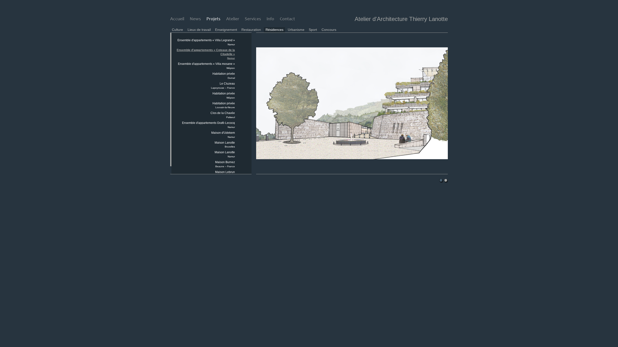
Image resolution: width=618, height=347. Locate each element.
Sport (313, 30)
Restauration (251, 30)
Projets (213, 19)
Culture (177, 30)
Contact (287, 19)
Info (270, 19)
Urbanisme (296, 30)
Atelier (232, 19)
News (195, 19)
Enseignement (226, 30)
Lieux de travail (199, 30)
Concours (329, 30)
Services (253, 19)
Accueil (177, 19)
